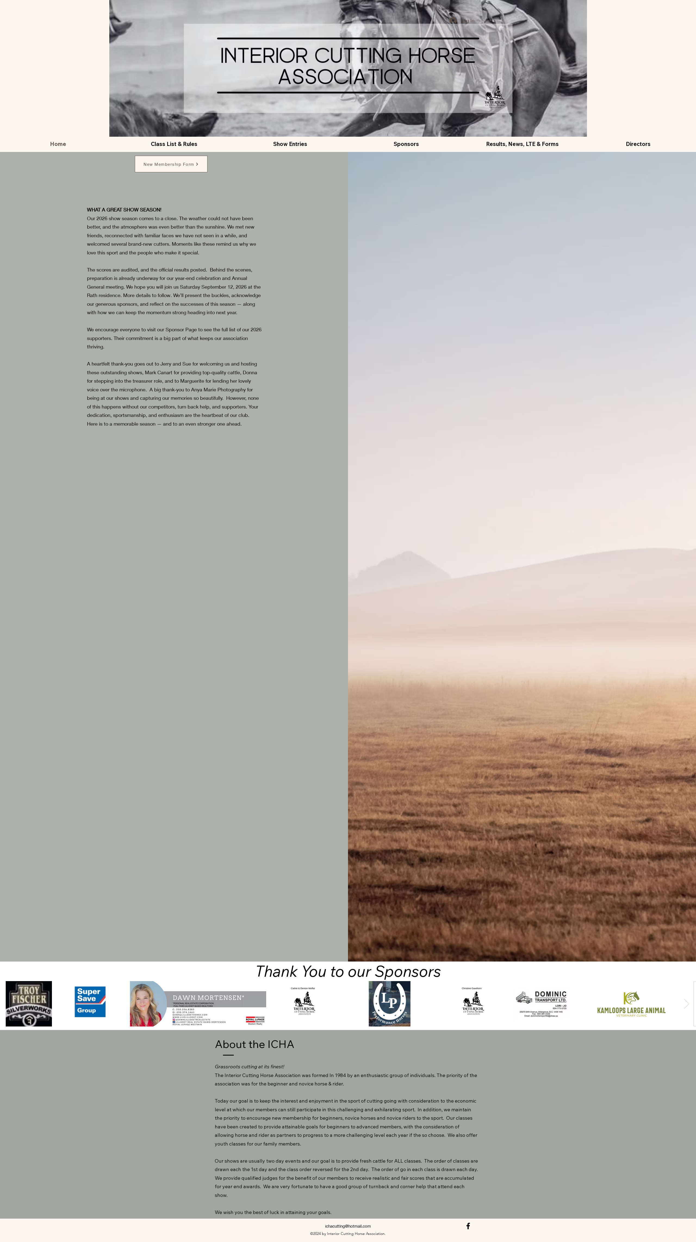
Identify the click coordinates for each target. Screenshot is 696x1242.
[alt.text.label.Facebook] (468, 1226)
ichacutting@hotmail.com (348, 1226)
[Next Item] (686, 1003)
